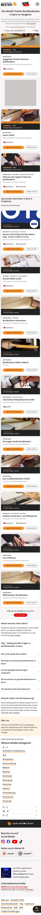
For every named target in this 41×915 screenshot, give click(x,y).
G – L (20, 807)
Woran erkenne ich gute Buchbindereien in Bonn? (20, 680)
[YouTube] (14, 841)
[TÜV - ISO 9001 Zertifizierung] (6, 873)
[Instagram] (3, 841)
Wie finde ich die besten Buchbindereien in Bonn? (20, 662)
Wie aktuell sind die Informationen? (20, 689)
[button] (37, 909)
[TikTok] (21, 841)
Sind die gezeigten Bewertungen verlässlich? (20, 671)
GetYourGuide (15, 205)
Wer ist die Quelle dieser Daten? (20, 654)
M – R (20, 811)
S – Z (20, 815)
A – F (20, 747)
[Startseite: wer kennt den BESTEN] (9, 4)
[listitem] (14, 751)
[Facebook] (8, 841)
